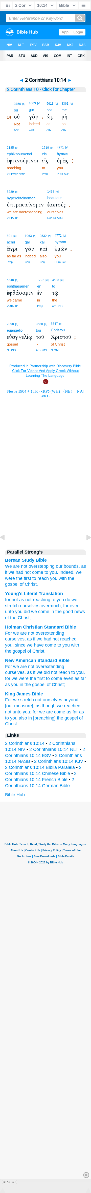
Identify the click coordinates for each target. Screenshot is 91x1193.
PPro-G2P (61, 261)
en (39, 286)
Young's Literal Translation (34, 593)
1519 (45, 147)
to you (63, 645)
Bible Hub (15, 794)
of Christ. (29, 584)
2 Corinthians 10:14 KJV (58, 761)
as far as (75, 711)
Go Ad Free (9, 1182)
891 (9, 236)
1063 (32, 103)
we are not (23, 633)
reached (68, 638)
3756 (17, 104)
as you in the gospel (25, 684)
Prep (45, 173)
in (51, 611)
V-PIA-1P (12, 217)
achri (11, 242)
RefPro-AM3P (55, 217)
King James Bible (24, 693)
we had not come (26, 572)
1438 (50, 191)
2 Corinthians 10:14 (24, 743)
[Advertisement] (45, 500)
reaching (41, 599)
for (7, 599)
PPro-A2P (63, 173)
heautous (54, 198)
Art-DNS (57, 306)
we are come (52, 711)
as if (31, 638)
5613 (50, 103)
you (53, 578)
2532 (43, 236)
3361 (65, 103)
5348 (10, 280)
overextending (50, 633)
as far (80, 678)
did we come (35, 611)
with (63, 578)
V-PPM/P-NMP (16, 173)
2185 (10, 147)
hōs (50, 110)
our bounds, (68, 566)
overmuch (50, 605)
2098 (10, 324)
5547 (54, 324)
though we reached (61, 705)
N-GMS (55, 350)
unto (9, 611)
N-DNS (11, 350)
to (46, 572)
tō (53, 286)
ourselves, (15, 672)
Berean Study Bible (26, 560)
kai (42, 242)
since (20, 645)
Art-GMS (41, 350)
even (74, 605)
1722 (40, 280)
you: (27, 711)
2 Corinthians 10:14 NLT (53, 749)
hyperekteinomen (21, 198)
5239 (10, 192)
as (21, 599)
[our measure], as (22, 705)
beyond (70, 699)
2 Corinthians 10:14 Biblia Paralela (40, 767)
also (23, 718)
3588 (55, 280)
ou (16, 110)
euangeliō (14, 330)
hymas (62, 154)
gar (31, 109)
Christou (58, 330)
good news (73, 611)
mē (64, 110)
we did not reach (53, 672)
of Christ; (56, 684)
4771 (60, 147)
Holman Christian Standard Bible (40, 627)
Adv (16, 129)
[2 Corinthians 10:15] (84, 548)
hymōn (60, 242)
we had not (48, 638)
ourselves (15, 638)
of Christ (35, 651)
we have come (41, 645)
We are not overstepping (30, 566)
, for (65, 605)
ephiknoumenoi (19, 154)
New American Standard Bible (37, 660)
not (14, 599)
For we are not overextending (34, 666)
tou (38, 330)
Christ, (23, 617)
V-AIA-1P (12, 306)
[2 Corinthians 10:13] (6, 548)
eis (44, 154)
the (71, 578)
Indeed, (67, 572)
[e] (23, 103)
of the (10, 617)
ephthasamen (18, 286)
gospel (11, 584)
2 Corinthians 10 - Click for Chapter (41, 89)
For (8, 633)
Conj (31, 129)
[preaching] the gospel (55, 718)
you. (54, 572)
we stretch (23, 699)
